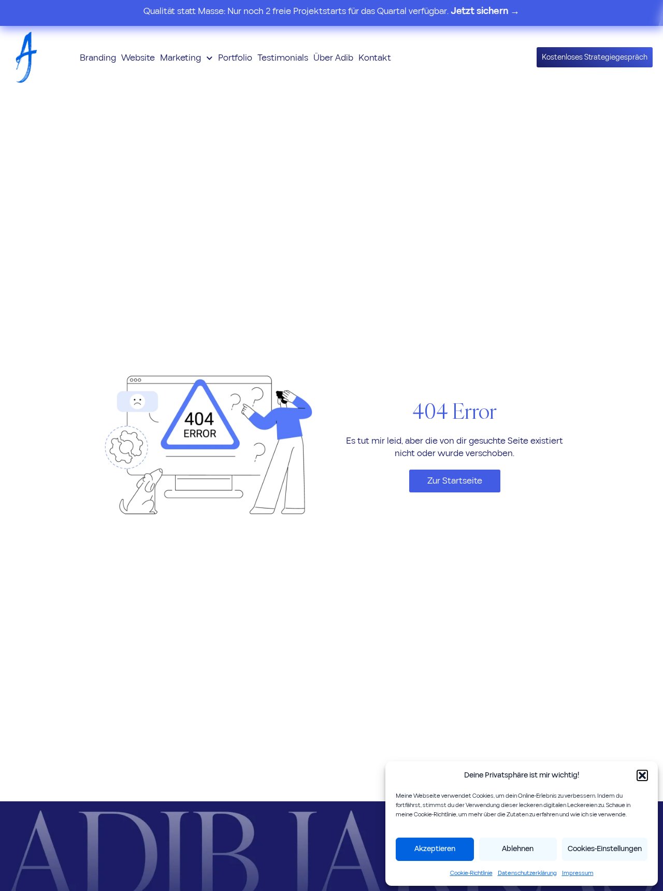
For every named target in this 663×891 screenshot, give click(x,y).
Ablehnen (518, 848)
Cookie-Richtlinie (471, 873)
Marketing (180, 57)
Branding (98, 57)
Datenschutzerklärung (527, 873)
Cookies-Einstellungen (605, 848)
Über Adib (333, 57)
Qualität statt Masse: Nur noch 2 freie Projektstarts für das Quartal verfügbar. (331, 11)
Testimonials (282, 57)
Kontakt (374, 57)
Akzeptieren (434, 848)
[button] (642, 775)
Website (138, 57)
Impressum (578, 873)
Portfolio (235, 57)
